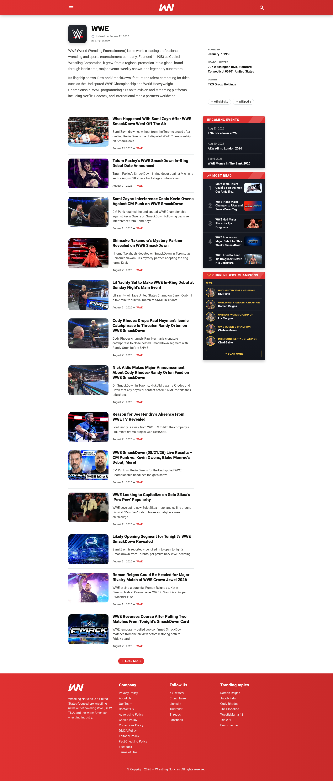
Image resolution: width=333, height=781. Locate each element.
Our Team (125, 704)
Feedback (125, 747)
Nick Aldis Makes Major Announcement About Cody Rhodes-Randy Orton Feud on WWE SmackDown (151, 372)
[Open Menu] (71, 8)
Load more (133, 661)
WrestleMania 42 (231, 714)
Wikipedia (245, 101)
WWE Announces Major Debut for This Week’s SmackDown (228, 241)
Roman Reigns (230, 693)
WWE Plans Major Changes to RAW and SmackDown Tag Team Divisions (229, 206)
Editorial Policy (129, 736)
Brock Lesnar (229, 725)
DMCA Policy (128, 731)
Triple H (225, 720)
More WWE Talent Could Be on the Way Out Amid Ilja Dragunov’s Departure (228, 188)
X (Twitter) (177, 693)
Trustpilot (176, 709)
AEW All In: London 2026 (225, 148)
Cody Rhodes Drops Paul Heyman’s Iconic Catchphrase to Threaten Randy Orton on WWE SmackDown (151, 325)
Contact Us (126, 709)
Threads (175, 714)
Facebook (176, 720)
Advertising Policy (131, 714)
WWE (139, 148)
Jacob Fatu (228, 698)
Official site (221, 101)
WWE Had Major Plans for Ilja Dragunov (225, 223)
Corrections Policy (131, 725)
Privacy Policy (128, 693)
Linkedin (175, 704)
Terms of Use (128, 752)
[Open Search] (262, 8)
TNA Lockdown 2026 (222, 133)
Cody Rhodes (229, 704)
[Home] (76, 688)
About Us (125, 698)
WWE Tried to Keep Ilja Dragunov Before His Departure (228, 259)
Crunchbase (178, 698)
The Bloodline (229, 709)
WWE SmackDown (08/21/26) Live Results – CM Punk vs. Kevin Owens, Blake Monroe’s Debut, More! (152, 457)
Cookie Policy (128, 720)
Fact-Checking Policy (133, 741)
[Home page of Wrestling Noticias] (166, 8)
